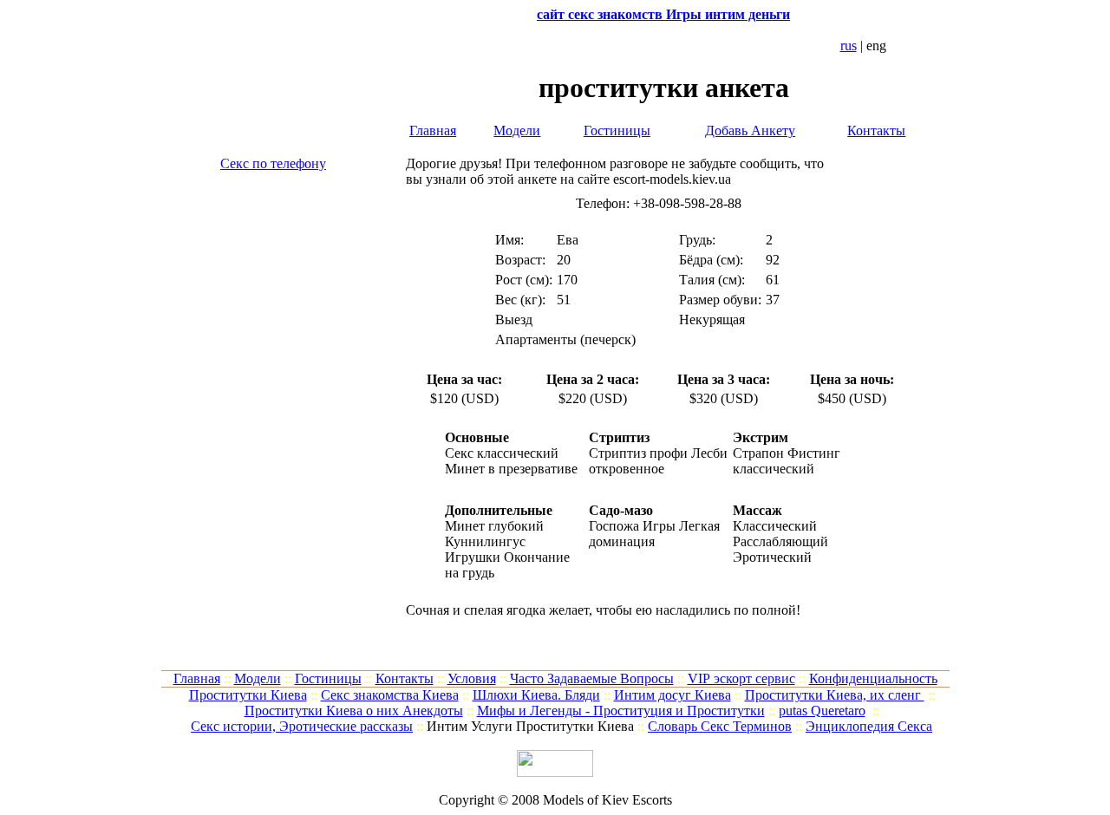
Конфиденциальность (873, 678)
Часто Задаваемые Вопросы (592, 678)
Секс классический (501, 453)
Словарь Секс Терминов (720, 726)
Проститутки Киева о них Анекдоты (354, 710)
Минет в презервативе (511, 468)
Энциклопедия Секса (869, 726)
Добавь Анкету (750, 130)
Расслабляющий (780, 541)
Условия (471, 678)
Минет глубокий (494, 525)
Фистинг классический (786, 461)
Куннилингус (485, 541)
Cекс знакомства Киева (390, 695)
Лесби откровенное (658, 461)
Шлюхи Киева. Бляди (536, 695)
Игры (659, 525)
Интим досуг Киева (672, 695)
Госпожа (614, 525)
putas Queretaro (822, 710)
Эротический (772, 557)
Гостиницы (617, 130)
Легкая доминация (654, 533)
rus (848, 45)
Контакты (876, 130)
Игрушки (472, 557)
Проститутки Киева (248, 695)
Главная (432, 130)
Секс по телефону (273, 163)
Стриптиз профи (638, 453)
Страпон (758, 453)
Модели (516, 130)
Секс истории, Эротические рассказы (302, 726)
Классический (775, 525)
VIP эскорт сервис (741, 678)
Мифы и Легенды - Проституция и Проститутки (621, 710)
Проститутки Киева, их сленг (834, 695)
